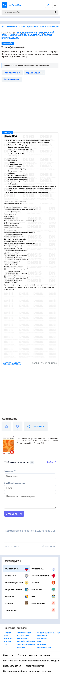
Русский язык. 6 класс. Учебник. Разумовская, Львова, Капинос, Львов (28, 35)
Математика (38, 569)
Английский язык (40, 576)
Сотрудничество (35, 666)
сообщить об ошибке (44, 363)
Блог (6, 636)
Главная (8, 633)
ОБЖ (34, 596)
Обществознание (13, 590)
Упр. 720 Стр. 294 (12, 73)
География (37, 590)
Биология (9, 596)
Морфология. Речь (32, 32)
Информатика (39, 603)
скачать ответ (12, 363)
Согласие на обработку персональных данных (27, 671)
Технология (10, 610)
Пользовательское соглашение (34, 655)
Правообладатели (12, 666)
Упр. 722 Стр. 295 (34, 73)
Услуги (7, 641)
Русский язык (11, 569)
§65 (19, 32)
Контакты (8, 655)
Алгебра (35, 583)
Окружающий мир (14, 583)
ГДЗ (5, 644)
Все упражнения (11, 79)
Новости (8, 639)
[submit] (54, 12)
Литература (10, 576)
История (9, 603)
